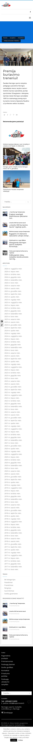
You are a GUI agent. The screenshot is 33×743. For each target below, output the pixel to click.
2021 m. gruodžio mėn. (12, 418)
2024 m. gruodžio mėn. (12, 325)
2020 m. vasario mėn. (12, 471)
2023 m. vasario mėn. (12, 381)
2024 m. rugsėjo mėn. (12, 333)
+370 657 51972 (11, 701)
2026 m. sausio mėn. (12, 288)
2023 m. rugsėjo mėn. (12, 364)
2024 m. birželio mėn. (12, 342)
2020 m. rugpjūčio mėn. (13, 454)
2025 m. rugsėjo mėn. (12, 300)
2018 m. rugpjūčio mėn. (13, 522)
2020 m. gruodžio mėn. (12, 446)
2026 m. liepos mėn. (11, 271)
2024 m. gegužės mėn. (12, 345)
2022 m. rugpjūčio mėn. (13, 395)
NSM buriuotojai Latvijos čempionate (19, 231)
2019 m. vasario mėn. (12, 505)
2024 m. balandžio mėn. (13, 347)
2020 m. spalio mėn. (11, 449)
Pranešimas (21, 38)
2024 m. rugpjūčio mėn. (13, 336)
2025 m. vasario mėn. (12, 319)
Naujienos (12, 38)
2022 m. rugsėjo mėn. (12, 392)
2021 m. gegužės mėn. (12, 437)
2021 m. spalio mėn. (11, 423)
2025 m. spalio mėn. (11, 297)
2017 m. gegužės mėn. (12, 564)
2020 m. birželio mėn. (12, 460)
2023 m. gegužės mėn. (12, 375)
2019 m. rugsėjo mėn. (12, 485)
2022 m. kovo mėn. (11, 409)
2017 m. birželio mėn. (12, 561)
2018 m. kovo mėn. (11, 536)
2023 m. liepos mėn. (11, 370)
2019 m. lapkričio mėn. (12, 479)
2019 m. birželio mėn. (12, 493)
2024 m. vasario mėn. (12, 353)
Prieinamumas (7, 661)
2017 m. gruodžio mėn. (12, 544)
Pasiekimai (8, 582)
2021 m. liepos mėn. (11, 432)
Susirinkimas (9, 591)
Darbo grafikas (7, 667)
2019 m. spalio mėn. (11, 482)
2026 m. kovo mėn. (11, 283)
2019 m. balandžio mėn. (13, 499)
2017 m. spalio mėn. (11, 550)
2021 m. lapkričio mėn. (12, 420)
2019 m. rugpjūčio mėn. (13, 488)
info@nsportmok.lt (16, 703)
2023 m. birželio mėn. (12, 373)
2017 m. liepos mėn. (11, 558)
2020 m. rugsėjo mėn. (12, 451)
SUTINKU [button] (13, 740)
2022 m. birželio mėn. (12, 401)
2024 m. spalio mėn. (11, 330)
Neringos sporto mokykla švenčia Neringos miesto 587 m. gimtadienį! (15, 167)
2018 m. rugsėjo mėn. (12, 519)
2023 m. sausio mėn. (12, 384)
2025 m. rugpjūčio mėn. (13, 302)
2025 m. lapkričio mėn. (12, 294)
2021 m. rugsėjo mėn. (12, 426)
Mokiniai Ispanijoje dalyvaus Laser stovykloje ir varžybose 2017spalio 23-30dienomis (16, 145)
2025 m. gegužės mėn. (12, 311)
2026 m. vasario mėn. (12, 286)
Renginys (7, 588)
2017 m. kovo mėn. (11, 569)
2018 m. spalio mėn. (11, 516)
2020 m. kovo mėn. (11, 468)
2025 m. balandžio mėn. (13, 314)
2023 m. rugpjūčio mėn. (13, 367)
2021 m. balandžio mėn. (13, 440)
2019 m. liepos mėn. (11, 491)
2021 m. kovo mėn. (11, 443)
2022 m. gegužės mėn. (12, 404)
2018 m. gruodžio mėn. (12, 510)
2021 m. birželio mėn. (12, 434)
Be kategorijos (9, 580)
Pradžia (5, 38)
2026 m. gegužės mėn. (12, 277)
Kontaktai (5, 670)
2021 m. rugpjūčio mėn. (13, 429)
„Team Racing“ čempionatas (17, 212)
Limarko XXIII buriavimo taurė (17, 222)
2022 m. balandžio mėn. (13, 406)
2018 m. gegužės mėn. (12, 530)
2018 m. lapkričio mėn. (12, 513)
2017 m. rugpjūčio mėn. (13, 555)
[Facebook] (30, 12)
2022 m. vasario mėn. (12, 412)
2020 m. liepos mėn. (11, 457)
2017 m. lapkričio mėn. (12, 547)
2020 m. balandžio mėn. (13, 465)
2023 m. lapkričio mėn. (12, 359)
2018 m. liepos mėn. (11, 524)
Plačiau (20, 740)
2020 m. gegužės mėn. (12, 463)
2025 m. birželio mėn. (12, 308)
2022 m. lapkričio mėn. (12, 389)
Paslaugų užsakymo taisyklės (5, 682)
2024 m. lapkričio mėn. (12, 328)
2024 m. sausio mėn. (12, 356)
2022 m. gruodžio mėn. (12, 387)
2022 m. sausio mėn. (12, 415)
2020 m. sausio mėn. (12, 474)
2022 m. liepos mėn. (11, 398)
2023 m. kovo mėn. (11, 378)
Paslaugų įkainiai (8, 664)
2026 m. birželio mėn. (12, 274)
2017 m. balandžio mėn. (13, 567)
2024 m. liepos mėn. (11, 339)
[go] (28, 202)
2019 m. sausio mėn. (12, 508)
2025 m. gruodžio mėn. (12, 291)
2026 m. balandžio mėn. (13, 280)
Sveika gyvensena (11, 594)
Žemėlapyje (8, 712)
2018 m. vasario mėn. (12, 538)
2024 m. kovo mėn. (11, 350)
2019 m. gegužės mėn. (12, 496)
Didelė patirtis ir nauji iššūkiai (17, 240)
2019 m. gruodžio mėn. (12, 477)
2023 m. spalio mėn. (11, 361)
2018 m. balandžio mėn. (13, 533)
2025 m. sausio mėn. (12, 322)
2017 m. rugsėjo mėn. (12, 552)
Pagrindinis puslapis (5, 657)
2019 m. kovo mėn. (11, 502)
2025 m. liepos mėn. (11, 305)
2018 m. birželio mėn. (12, 527)
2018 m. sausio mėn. (12, 541)
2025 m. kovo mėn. (11, 316)
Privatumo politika (5, 674)
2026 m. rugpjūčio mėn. (13, 269)
